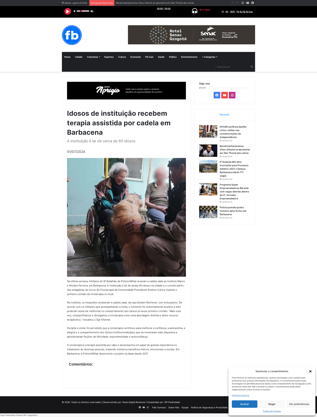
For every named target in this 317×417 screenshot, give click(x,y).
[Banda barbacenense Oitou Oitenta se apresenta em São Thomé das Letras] (208, 150)
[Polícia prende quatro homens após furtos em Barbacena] (208, 212)
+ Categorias (208, 57)
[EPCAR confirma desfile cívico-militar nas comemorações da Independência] (208, 131)
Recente (224, 114)
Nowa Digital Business (134, 402)
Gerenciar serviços (240, 395)
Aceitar (244, 404)
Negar (272, 404)
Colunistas (92, 57)
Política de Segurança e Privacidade (209, 407)
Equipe (185, 407)
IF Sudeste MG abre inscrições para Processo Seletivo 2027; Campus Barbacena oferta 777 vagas (234, 168)
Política (172, 57)
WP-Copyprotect (30, 415)
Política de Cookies (272, 411)
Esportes (109, 57)
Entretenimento (189, 57)
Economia (135, 57)
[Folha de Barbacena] (72, 35)
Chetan (19, 415)
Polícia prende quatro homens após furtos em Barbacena (233, 211)
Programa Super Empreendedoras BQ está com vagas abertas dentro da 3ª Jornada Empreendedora (234, 191)
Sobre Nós (173, 407)
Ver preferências (299, 404)
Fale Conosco (159, 407)
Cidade (78, 57)
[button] (310, 371)
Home (67, 57)
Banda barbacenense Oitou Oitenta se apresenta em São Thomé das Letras (235, 149)
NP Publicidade (172, 402)
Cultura (122, 57)
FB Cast (149, 57)
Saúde (161, 57)
